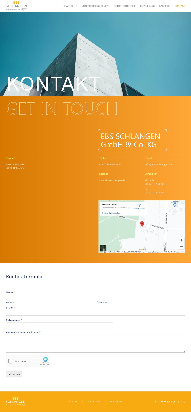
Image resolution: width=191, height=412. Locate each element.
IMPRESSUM (115, 401)
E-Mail (11, 307)
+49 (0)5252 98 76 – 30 (171, 401)
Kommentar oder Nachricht (23, 332)
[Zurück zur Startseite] (16, 6)
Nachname (102, 302)
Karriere (164, 6)
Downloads (147, 6)
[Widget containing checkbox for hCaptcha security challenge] (28, 361)
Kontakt (180, 6)
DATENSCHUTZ (93, 401)
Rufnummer (14, 320)
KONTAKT (73, 401)
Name (10, 292)
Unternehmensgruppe (95, 6)
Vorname (10, 302)
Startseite (70, 6)
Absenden (14, 374)
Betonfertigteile (125, 6)
